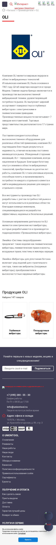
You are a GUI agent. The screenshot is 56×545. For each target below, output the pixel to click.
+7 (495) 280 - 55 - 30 (18, 395)
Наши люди (7, 452)
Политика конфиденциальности (18, 469)
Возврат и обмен (10, 515)
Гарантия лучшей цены (13, 511)
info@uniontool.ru (17, 407)
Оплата (6, 506)
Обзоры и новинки (11, 461)
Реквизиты (7, 444)
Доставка (7, 502)
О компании (8, 440)
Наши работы (9, 448)
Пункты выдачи (10, 498)
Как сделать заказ (11, 494)
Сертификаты (9, 477)
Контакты (7, 456)
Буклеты (6, 482)
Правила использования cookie (17, 473)
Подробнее (22, 533)
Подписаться (42, 368)
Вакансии (7, 465)
